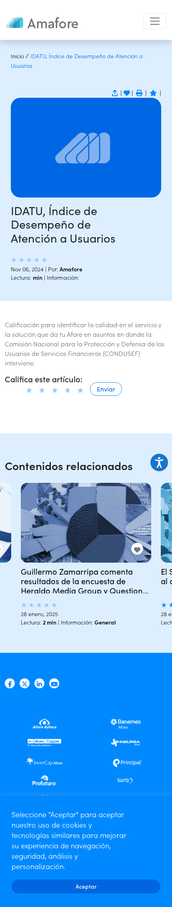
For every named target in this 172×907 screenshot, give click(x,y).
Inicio (17, 56)
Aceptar (86, 886)
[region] (86, 851)
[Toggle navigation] (155, 21)
